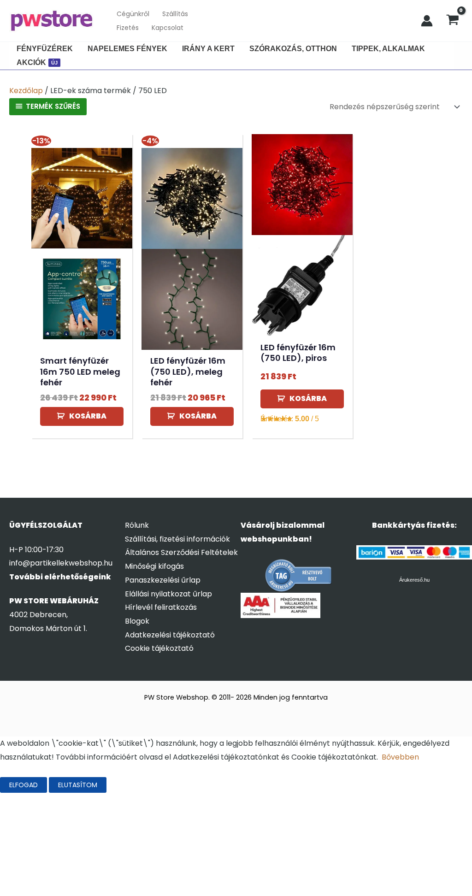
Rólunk (137, 525)
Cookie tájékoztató (159, 648)
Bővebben (400, 757)
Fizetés (128, 27)
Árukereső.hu (414, 580)
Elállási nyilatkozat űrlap (168, 594)
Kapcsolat (167, 27)
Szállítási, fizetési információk (177, 539)
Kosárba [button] (87, 416)
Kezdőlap (26, 90)
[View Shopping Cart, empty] (452, 20)
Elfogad (23, 785)
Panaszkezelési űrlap (163, 580)
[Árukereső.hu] (298, 575)
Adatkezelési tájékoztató (170, 635)
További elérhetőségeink (60, 577)
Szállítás (175, 13)
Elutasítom (77, 785)
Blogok (137, 621)
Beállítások (137, 785)
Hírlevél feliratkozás (161, 607)
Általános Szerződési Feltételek (181, 552)
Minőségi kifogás (154, 566)
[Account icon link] (427, 21)
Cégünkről (133, 13)
